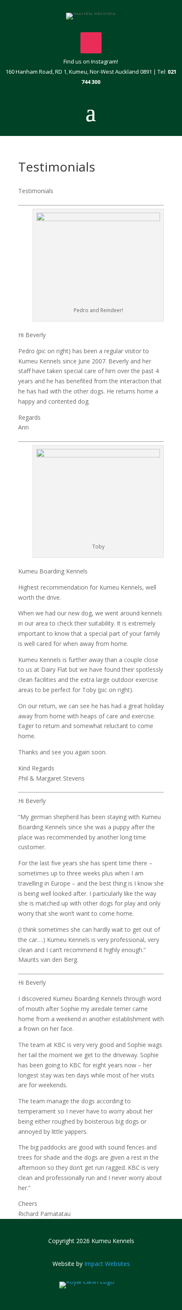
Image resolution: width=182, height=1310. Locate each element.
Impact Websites (107, 1264)
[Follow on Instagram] (91, 42)
